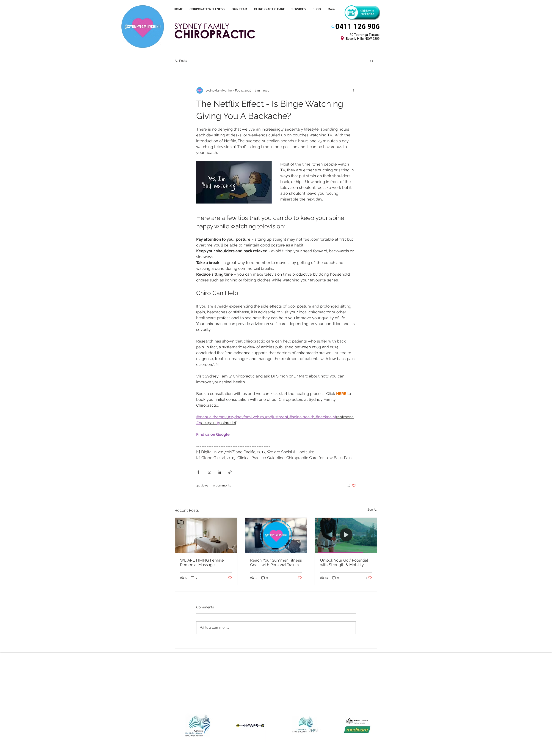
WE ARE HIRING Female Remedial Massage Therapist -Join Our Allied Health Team (203, 562)
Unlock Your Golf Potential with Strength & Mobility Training (344, 562)
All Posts (181, 60)
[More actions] (353, 90)
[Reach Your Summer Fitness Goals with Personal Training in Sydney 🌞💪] (276, 535)
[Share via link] (230, 472)
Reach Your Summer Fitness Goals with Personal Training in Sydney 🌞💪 (276, 562)
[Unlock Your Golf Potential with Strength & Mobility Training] (346, 535)
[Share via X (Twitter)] (209, 472)
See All (372, 509)
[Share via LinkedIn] (219, 472)
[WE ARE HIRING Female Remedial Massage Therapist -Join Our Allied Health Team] (206, 535)
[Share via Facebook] (198, 472)
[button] (372, 61)
